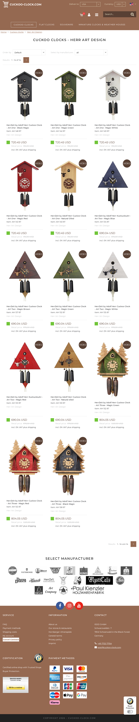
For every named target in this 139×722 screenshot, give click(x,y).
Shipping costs (10, 632)
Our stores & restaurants (60, 628)
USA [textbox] (84, 4)
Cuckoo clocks (24, 24)
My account (8, 636)
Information (58, 615)
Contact (100, 615)
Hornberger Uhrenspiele (60, 632)
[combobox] (90, 4)
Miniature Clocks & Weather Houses (102, 24)
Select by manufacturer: (62, 52)
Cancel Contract (11, 639)
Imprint (52, 643)
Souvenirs (66, 24)
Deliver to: (74, 4)
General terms (55, 636)
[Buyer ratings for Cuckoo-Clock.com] (16, 686)
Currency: (109, 4)
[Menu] (134, 698)
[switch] (130, 711)
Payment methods (11, 628)
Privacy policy (55, 639)
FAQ (5, 624)
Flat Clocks (46, 24)
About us (53, 624)
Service (8, 615)
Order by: (7, 52)
